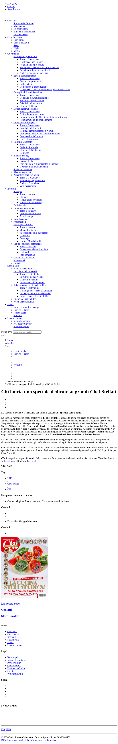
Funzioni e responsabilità (32, 100)
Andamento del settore (30, 202)
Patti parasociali (27, 255)
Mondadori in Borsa (23, 224)
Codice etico (26, 84)
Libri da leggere (21, 310)
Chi (9, 489)
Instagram (9, 461)
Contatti (11, 6)
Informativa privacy (16, 660)
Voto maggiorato (28, 186)
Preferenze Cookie (16, 668)
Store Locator (14, 9)
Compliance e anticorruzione (33, 86)
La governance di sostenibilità (34, 296)
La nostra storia (21, 29)
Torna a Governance (29, 59)
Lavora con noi (14, 318)
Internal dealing (21, 155)
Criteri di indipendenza (31, 103)
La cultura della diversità (25, 271)
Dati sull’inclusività (29, 279)
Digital (17, 48)
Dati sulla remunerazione (26, 108)
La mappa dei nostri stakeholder (35, 293)
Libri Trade (19, 40)
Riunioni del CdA (28, 106)
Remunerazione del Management (36, 119)
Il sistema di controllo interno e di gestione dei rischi (45, 89)
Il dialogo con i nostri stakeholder (30, 285)
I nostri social (20, 312)
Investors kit (19, 260)
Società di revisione (23, 169)
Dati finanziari (20, 205)
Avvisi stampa (26, 216)
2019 (9, 478)
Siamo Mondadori (22, 321)
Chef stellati (13, 483)
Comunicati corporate (24, 208)
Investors (11, 188)
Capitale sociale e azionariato (28, 243)
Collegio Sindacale (23, 142)
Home (10, 340)
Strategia (18, 191)
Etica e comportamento (25, 75)
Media (17, 51)
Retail (16, 45)
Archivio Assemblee (29, 183)
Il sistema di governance (25, 56)
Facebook (32, 461)
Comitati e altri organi (24, 122)
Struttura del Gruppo (23, 23)
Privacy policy (14, 662)
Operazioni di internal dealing (34, 166)
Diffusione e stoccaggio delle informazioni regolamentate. (29, 740)
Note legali (12, 657)
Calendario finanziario (24, 257)
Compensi (25, 153)
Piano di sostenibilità (23, 268)
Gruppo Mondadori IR (31, 241)
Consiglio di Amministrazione (28, 92)
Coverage (24, 238)
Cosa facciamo (14, 37)
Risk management (22, 172)
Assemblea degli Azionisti (26, 175)
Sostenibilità (13, 266)
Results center (20, 219)
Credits (10, 671)
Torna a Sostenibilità (29, 274)
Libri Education (21, 42)
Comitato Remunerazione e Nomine (37, 131)
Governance (13, 53)
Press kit (18, 315)
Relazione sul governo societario (35, 70)
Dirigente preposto (29, 139)
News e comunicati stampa (26, 307)
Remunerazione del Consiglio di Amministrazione (44, 117)
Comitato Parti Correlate (31, 136)
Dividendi (24, 252)
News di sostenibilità (24, 301)
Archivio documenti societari (34, 73)
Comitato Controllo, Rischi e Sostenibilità (40, 133)
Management (20, 26)
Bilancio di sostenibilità (25, 299)
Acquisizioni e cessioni (31, 199)
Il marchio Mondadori (24, 31)
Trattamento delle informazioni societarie (39, 67)
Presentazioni (20, 221)
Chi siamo (12, 20)
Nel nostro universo (23, 323)
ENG (14, 3)
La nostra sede (21, 34)
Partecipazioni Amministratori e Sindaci (39, 164)
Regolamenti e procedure (32, 64)
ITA (9, 3)
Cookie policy (14, 665)
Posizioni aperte (21, 326)
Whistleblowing (15, 674)
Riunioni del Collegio (30, 150)
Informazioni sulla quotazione (34, 232)
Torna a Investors (28, 194)
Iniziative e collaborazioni (32, 282)
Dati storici (25, 235)
